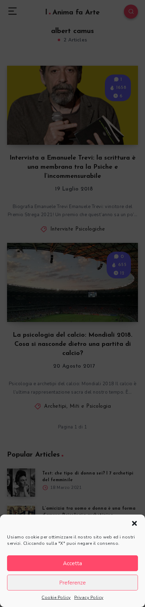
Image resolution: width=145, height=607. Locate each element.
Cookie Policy (56, 597)
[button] (134, 523)
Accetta (72, 563)
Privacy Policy (88, 597)
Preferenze (72, 582)
